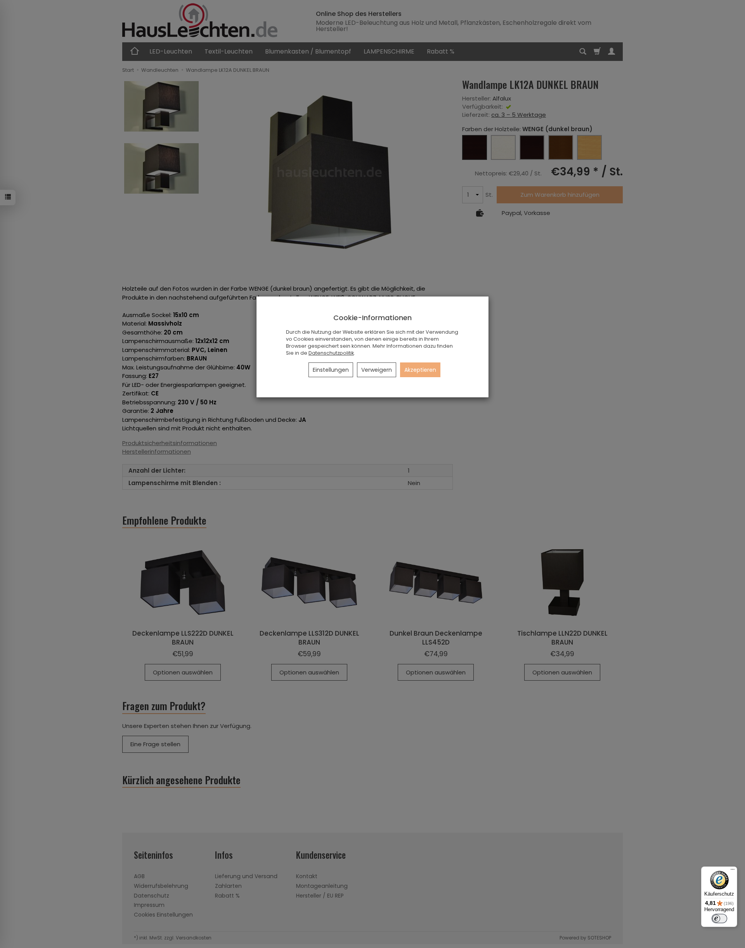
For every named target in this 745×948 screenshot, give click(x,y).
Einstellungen (331, 370)
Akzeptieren (420, 370)
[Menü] (732, 871)
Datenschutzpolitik (331, 353)
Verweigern (376, 370)
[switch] (719, 918)
